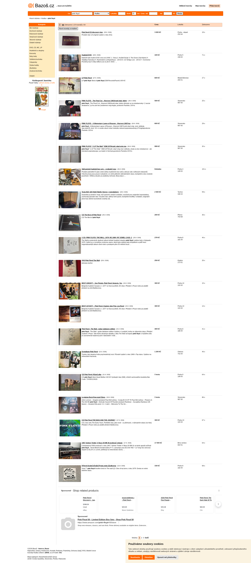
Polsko (55, 559)
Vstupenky (33, 62)
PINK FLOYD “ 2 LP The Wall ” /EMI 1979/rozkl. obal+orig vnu (104, 146)
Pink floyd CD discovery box (92, 32)
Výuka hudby (34, 65)
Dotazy (38, 551)
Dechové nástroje (36, 31)
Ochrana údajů (76, 551)
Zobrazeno (206, 24)
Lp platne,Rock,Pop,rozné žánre (93, 397)
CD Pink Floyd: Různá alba (91, 374)
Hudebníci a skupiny (37, 50)
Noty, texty (33, 56)
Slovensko (48, 559)
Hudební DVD (87, 55)
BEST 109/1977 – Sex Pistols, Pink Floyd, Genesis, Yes (102, 283)
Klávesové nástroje (36, 34)
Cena (156, 24)
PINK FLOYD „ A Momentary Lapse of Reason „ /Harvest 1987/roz (106, 123)
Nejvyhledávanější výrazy (48, 557)
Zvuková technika (36, 71)
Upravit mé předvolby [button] (166, 557)
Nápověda (31, 551)
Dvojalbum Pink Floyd (90, 352)
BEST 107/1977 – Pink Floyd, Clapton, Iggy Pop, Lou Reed (103, 306)
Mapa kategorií (32, 557)
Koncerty (33, 53)
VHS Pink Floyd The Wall (91, 260)
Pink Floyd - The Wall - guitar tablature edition (98, 329)
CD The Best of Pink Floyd (91, 215)
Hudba (43, 18)
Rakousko (62, 559)
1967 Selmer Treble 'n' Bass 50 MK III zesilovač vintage (102, 443)
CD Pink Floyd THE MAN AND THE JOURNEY (98, 420)
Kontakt (52, 551)
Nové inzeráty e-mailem (68, 29)
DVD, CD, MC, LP (36, 47)
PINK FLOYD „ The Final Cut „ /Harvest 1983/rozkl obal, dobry (104, 101)
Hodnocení (45, 551)
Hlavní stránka (34, 18)
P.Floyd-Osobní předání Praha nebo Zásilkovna (99, 466)
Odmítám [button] (149, 557)
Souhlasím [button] (135, 557)
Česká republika (38, 559)
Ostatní (32, 76)
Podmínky (66, 551)
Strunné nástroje (35, 40)
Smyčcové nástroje (36, 37)
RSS (84, 551)
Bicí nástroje (34, 28)
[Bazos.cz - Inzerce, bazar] (41, 7)
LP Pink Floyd (87, 78)
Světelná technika (36, 59)
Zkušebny (33, 68)
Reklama (59, 551)
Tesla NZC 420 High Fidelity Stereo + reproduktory (100, 192)
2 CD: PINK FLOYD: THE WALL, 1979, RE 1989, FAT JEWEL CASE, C (107, 238)
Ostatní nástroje (35, 43)
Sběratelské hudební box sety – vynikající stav (99, 169)
